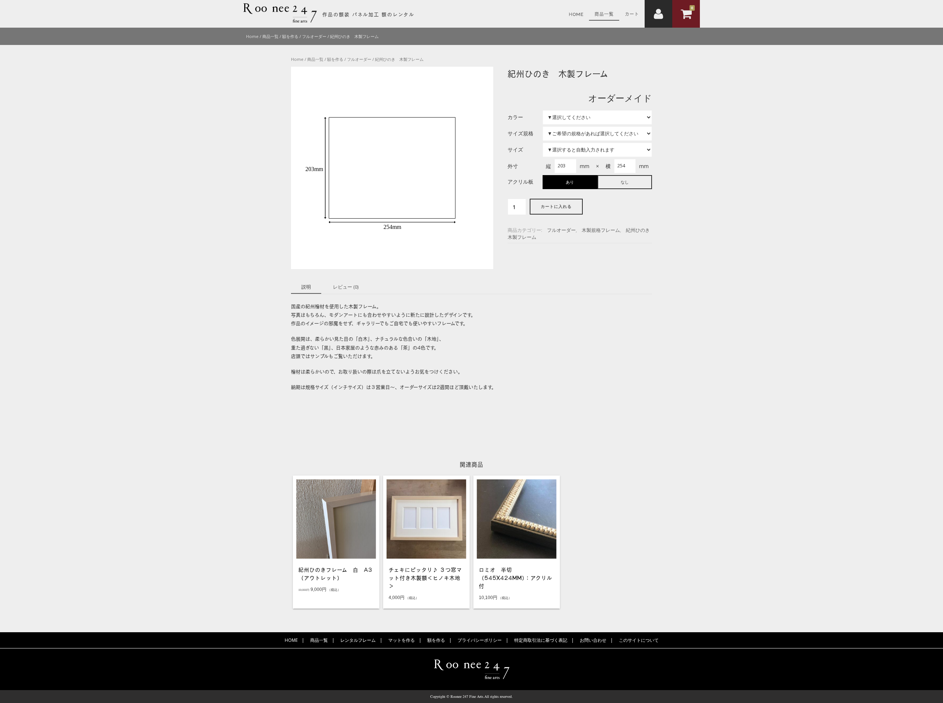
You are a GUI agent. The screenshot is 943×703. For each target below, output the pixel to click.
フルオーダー (561, 230)
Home (576, 13)
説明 (306, 286)
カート (632, 13)
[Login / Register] (658, 14)
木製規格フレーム (601, 230)
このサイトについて (639, 640)
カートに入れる (556, 206)
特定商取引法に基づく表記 (540, 640)
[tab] (306, 287)
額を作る (436, 640)
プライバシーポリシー (480, 640)
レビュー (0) (345, 286)
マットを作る (401, 640)
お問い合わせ (593, 640)
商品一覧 (604, 13)
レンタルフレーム (358, 640)
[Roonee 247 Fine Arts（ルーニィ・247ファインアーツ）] (280, 20)
